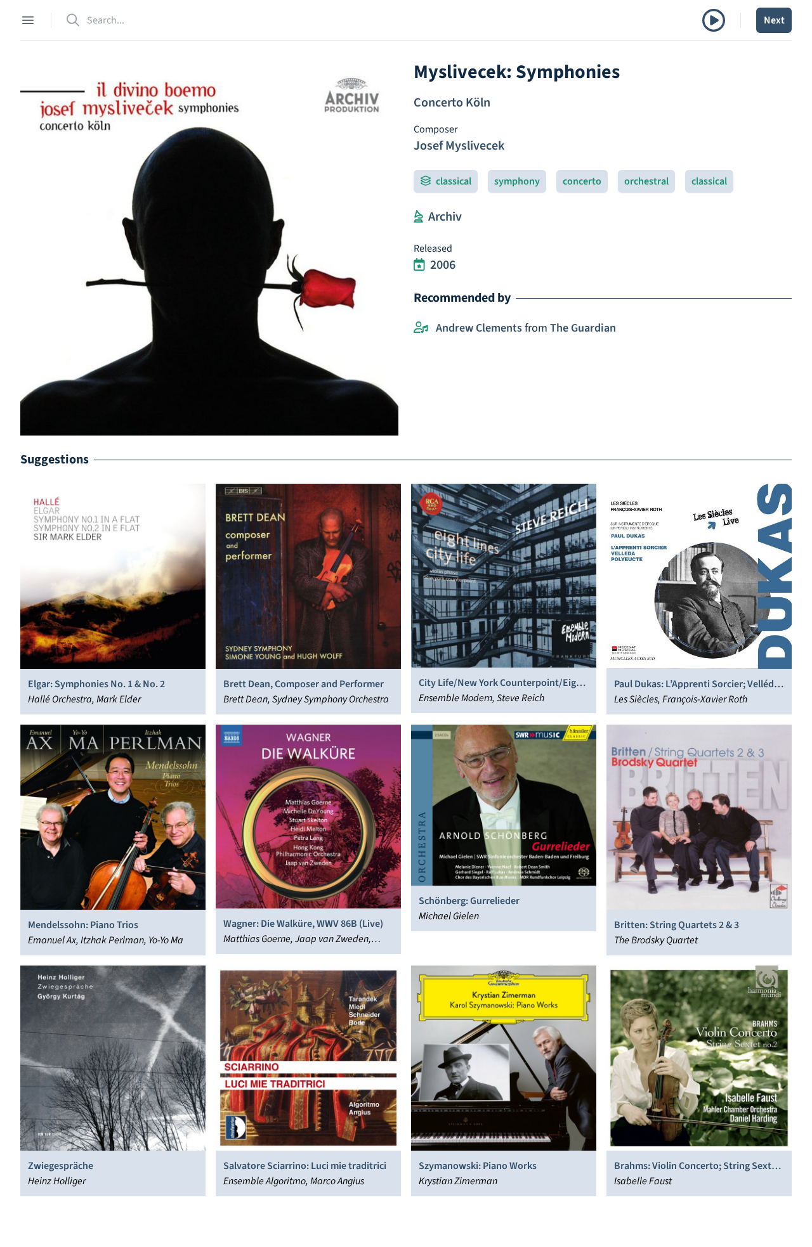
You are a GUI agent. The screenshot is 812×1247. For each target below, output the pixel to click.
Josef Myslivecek (459, 146)
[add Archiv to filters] (418, 217)
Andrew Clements (479, 328)
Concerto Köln (452, 103)
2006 (442, 265)
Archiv (445, 217)
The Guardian (583, 328)
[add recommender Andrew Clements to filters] (421, 328)
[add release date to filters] (419, 265)
